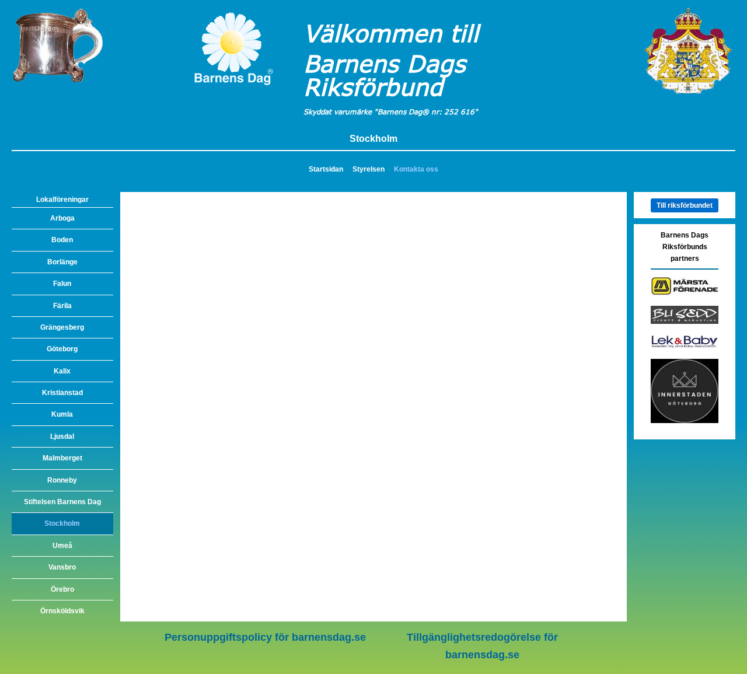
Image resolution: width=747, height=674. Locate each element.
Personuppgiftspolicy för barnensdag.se (265, 637)
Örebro (62, 589)
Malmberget (62, 458)
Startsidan (326, 169)
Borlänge (62, 262)
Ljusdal (62, 436)
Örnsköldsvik (62, 611)
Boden (62, 240)
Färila (62, 306)
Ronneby (62, 480)
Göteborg (62, 349)
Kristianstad (62, 393)
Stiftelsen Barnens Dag (62, 502)
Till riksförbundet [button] (685, 205)
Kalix (62, 371)
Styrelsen (368, 169)
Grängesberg (62, 327)
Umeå (62, 546)
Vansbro (62, 567)
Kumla (62, 414)
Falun (62, 284)
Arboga (62, 218)
